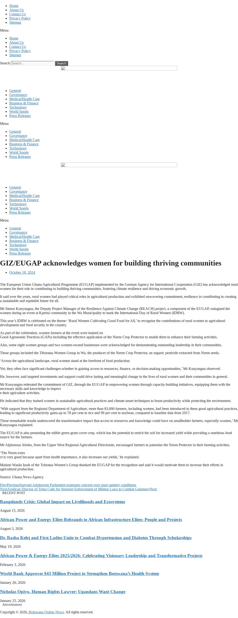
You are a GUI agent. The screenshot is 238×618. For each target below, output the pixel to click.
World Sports (19, 111)
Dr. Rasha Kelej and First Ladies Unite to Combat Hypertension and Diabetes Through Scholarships (96, 537)
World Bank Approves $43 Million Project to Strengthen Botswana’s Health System (79, 573)
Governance (18, 95)
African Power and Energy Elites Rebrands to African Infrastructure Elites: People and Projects (91, 519)
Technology (18, 107)
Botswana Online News (46, 612)
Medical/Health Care (24, 99)
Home (13, 6)
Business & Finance (24, 103)
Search (5, 63)
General (15, 91)
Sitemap (15, 22)
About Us (16, 10)
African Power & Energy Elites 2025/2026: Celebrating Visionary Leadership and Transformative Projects (101, 555)
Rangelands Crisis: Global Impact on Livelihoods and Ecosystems (62, 501)
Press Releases (20, 116)
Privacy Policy (20, 18)
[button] (119, 30)
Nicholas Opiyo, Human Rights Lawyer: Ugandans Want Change (62, 591)
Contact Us (17, 14)
